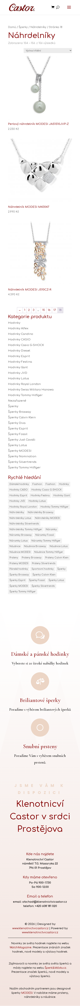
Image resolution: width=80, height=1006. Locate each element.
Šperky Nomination (22, 456)
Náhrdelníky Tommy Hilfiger (25, 529)
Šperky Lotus (17, 445)
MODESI (27, 993)
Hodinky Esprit (19, 356)
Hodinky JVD (17, 373)
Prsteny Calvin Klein (56, 557)
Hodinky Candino (20, 334)
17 (54, 310)
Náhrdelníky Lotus (20, 518)
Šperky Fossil (17, 434)
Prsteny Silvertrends (43, 563)
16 (49, 310)
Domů (12, 27)
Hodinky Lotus (18, 378)
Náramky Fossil (44, 535)
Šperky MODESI (19, 450)
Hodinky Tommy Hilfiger (25, 395)
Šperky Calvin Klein (22, 417)
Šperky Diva (16, 423)
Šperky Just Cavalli (21, 439)
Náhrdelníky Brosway (40, 512)
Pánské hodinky (18, 569)
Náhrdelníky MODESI (47, 518)
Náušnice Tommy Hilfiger (48, 552)
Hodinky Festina (20, 361)
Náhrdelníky (38, 27)
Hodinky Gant (18, 367)
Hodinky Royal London (24, 384)
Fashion (37, 484)
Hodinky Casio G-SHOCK (26, 345)
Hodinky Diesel (19, 350)
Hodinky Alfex (18, 328)
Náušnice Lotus (59, 546)
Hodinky (14, 322)
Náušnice (14, 546)
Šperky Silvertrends (22, 462)
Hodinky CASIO (19, 339)
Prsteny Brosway (31, 557)
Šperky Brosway (19, 411)
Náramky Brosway (20, 535)
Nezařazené (17, 400)
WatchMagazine (20, 947)
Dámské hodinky (19, 484)
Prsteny (13, 557)
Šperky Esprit (18, 428)
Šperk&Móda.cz (55, 967)
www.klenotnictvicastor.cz (30, 928)
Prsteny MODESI (18, 563)
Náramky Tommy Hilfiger (45, 540)
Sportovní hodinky (43, 569)
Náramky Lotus (18, 540)
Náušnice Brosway (35, 546)
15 (43, 310)
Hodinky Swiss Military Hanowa (31, 389)
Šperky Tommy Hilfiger (24, 467)
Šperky (23, 27)
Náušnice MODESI (20, 552)
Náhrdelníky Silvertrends (24, 523)
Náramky (51, 529)
